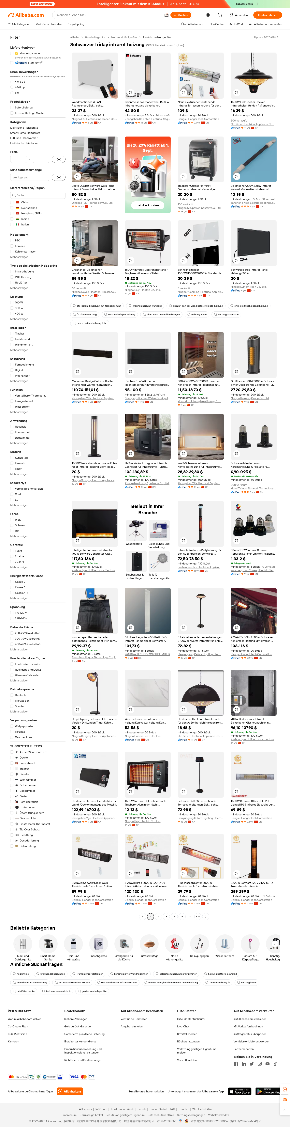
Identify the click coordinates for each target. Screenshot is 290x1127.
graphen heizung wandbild (147, 305)
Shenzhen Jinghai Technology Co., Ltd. (95, 657)
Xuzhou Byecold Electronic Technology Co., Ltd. (95, 570)
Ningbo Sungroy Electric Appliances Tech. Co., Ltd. (95, 480)
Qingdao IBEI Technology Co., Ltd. (92, 202)
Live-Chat (183, 1026)
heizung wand (199, 314)
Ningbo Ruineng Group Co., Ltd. (250, 398)
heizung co (23, 973)
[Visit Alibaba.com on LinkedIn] (243, 1063)
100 (198, 916)
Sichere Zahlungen (75, 1019)
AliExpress (85, 1109)
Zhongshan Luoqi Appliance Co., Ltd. (147, 483)
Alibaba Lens (16, 1091)
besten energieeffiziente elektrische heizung (173, 982)
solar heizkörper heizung (121, 314)
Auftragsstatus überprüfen (250, 1034)
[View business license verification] (180, 1121)
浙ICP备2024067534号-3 (245, 1121)
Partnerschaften (244, 1049)
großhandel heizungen (52, 973)
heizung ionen (248, 982)
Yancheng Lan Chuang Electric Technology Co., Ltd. (254, 570)
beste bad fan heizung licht (92, 323)
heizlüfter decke (26, 991)
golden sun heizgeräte (94, 991)
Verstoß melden (187, 1060)
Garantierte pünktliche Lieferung (84, 1034)
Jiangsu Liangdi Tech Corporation (198, 119)
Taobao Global (158, 1109)
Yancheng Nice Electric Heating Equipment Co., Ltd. (254, 202)
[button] (166, 15)
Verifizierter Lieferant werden (251, 1041)
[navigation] (37, 477)
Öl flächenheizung (87, 314)
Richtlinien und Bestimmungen (83, 1060)
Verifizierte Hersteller (134, 1019)
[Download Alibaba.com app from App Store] (240, 1091)
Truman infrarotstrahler (89, 973)
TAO (172, 1109)
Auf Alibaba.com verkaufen (250, 1019)
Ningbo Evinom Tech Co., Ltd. (249, 286)
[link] (285, 1089)
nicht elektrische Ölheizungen (163, 314)
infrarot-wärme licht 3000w (74, 982)
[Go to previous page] (142, 916)
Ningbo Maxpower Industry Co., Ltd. (199, 207)
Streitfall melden (187, 1034)
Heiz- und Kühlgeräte (124, 37)
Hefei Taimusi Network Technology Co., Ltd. (254, 488)
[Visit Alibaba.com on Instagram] (259, 1063)
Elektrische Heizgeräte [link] (157, 37)
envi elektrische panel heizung (251, 305)
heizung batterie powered (222, 973)
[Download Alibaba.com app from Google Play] (268, 1091)
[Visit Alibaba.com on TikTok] (275, 1063)
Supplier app (136, 1091)
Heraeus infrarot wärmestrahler (119, 982)
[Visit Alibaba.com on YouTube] (267, 1063)
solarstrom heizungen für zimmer (178, 973)
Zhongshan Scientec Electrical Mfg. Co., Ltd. (148, 119)
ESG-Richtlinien (17, 1034)
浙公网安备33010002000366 (209, 1121)
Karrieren (13, 1041)
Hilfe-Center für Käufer (191, 1019)
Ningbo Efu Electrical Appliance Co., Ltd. (95, 119)
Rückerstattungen (188, 1041)
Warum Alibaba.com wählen (24, 1019)
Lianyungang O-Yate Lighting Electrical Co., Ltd (201, 654)
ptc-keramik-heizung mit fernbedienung (99, 305)
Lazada (142, 1109)
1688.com (101, 1109)
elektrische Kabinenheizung (32, 982)
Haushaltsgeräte (95, 37)
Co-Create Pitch (18, 1026)
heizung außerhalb (228, 314)
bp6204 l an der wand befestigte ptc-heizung (198, 305)
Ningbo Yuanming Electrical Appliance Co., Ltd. (201, 291)
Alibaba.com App (213, 1091)
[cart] (221, 15)
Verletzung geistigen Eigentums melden (196, 1050)
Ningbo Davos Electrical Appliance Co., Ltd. (95, 291)
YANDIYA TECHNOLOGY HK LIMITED (147, 654)
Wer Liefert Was (202, 1109)
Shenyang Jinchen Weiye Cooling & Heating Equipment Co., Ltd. (148, 398)
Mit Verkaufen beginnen (248, 1026)
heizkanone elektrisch (58, 991)
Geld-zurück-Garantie (77, 1026)
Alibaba (74, 37)
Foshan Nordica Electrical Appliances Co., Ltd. (201, 567)
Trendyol (183, 1109)
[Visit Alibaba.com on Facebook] (236, 1063)
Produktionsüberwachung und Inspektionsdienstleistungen (83, 1050)
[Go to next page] (205, 916)
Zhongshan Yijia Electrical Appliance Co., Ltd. (95, 398)
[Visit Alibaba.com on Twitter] (251, 1063)
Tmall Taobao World (122, 1109)
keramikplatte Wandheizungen (131, 973)
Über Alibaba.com (19, 1010)
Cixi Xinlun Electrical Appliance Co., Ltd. (254, 124)
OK (59, 159)
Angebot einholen (132, 1026)
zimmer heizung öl (219, 982)
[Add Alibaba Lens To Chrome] (70, 1091)
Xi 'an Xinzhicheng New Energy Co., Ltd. (201, 401)
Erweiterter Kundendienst (80, 1041)
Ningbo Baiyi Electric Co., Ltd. (143, 289)
